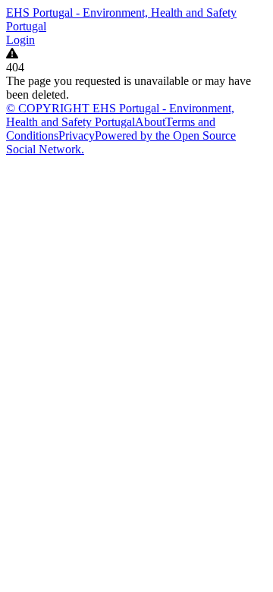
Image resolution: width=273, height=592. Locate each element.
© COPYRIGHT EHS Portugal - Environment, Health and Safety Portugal (120, 115)
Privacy (76, 135)
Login (20, 39)
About (150, 121)
